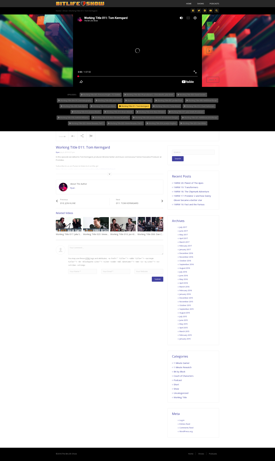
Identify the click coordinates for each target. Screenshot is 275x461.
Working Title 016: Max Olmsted (152, 112)
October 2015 (185, 305)
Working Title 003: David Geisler (192, 94)
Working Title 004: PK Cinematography (75, 100)
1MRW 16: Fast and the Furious (189, 204)
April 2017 (183, 238)
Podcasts (214, 3)
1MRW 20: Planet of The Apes (188, 182)
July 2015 (183, 316)
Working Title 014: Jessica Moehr (87, 112)
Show (176, 388)
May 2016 (183, 279)
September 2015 (186, 309)
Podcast (178, 380)
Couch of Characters (184, 375)
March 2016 (184, 286)
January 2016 (185, 294)
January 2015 (185, 338)
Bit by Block (179, 371)
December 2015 (186, 298)
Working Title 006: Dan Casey (139, 100)
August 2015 (184, 312)
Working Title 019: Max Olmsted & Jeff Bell (111, 117)
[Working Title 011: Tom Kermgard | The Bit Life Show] (80, 3)
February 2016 (185, 290)
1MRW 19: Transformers (186, 187)
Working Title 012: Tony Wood (167, 106)
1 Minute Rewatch (182, 367)
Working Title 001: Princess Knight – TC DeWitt (101, 94)
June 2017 (183, 231)
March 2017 (184, 242)
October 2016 (185, 260)
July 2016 (183, 272)
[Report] (91, 136)
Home (188, 3)
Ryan (58, 152)
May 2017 (183, 234)
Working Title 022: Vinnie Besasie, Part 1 (87, 123)
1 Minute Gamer (182, 363)
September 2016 (186, 264)
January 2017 (185, 249)
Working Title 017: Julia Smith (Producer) (187, 112)
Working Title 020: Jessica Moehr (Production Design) (156, 117)
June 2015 (183, 320)
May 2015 (183, 324)
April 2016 (183, 283)
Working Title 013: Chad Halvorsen (200, 106)
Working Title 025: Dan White (194, 123)
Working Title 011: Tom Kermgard (135, 106)
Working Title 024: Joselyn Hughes (162, 123)
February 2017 (185, 245)
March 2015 (184, 331)
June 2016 (183, 275)
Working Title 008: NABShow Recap (202, 100)
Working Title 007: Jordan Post (169, 100)
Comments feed (186, 427)
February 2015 (185, 335)
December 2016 (186, 253)
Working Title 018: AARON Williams (74, 117)
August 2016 (184, 268)
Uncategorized (181, 393)
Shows (200, 3)
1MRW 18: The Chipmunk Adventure (191, 191)
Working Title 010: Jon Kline (104, 106)
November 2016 (186, 257)
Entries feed (184, 424)
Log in (181, 420)
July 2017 (183, 227)
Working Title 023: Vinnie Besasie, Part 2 (126, 123)
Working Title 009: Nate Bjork (75, 106)
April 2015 (183, 327)
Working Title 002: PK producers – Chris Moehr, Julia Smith (149, 94)
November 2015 (186, 301)
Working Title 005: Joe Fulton (109, 100)
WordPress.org (185, 431)
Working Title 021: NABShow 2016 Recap (200, 117)
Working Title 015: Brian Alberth (119, 112)
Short (176, 384)
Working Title (180, 397)
